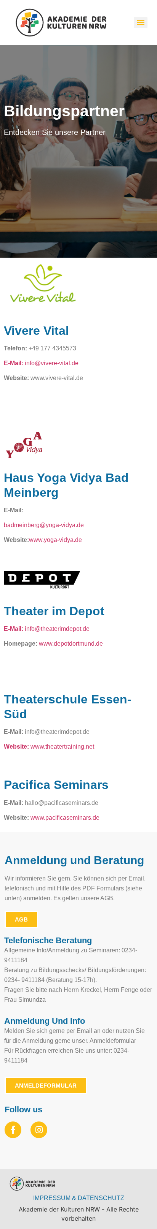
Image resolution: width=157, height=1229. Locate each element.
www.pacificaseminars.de (64, 817)
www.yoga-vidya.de (55, 540)
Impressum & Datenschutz (78, 1198)
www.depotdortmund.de (71, 643)
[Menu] (140, 22)
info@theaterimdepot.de (57, 629)
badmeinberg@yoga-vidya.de (44, 525)
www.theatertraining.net (62, 746)
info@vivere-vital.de (41, 363)
